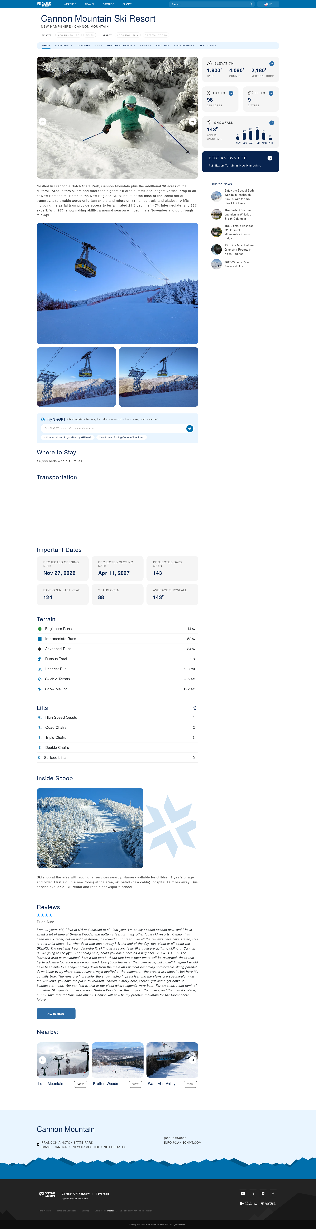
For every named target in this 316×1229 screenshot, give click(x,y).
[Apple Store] (268, 1203)
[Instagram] (263, 1193)
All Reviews (56, 1013)
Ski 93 (90, 35)
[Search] (250, 4)
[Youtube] (243, 1193)
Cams (98, 45)
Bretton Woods (156, 35)
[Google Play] (248, 1203)
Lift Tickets (207, 45)
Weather (70, 4)
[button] (117, 510)
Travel (90, 4)
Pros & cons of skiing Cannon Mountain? (121, 437)
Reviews (145, 45)
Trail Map (163, 45)
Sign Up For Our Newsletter (75, 1198)
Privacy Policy (45, 1210)
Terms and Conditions (66, 1210)
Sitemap (85, 1210)
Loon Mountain (127, 35)
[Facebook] (273, 1193)
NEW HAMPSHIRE (56, 26)
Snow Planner (184, 45)
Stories (108, 4)
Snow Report (64, 45)
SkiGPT (127, 4)
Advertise (102, 1194)
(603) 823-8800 (175, 1138)
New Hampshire (68, 35)
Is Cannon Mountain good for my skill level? (67, 437)
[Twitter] (253, 1193)
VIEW (81, 1084)
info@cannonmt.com (182, 1142)
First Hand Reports (121, 45)
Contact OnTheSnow (76, 1194)
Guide (46, 45)
